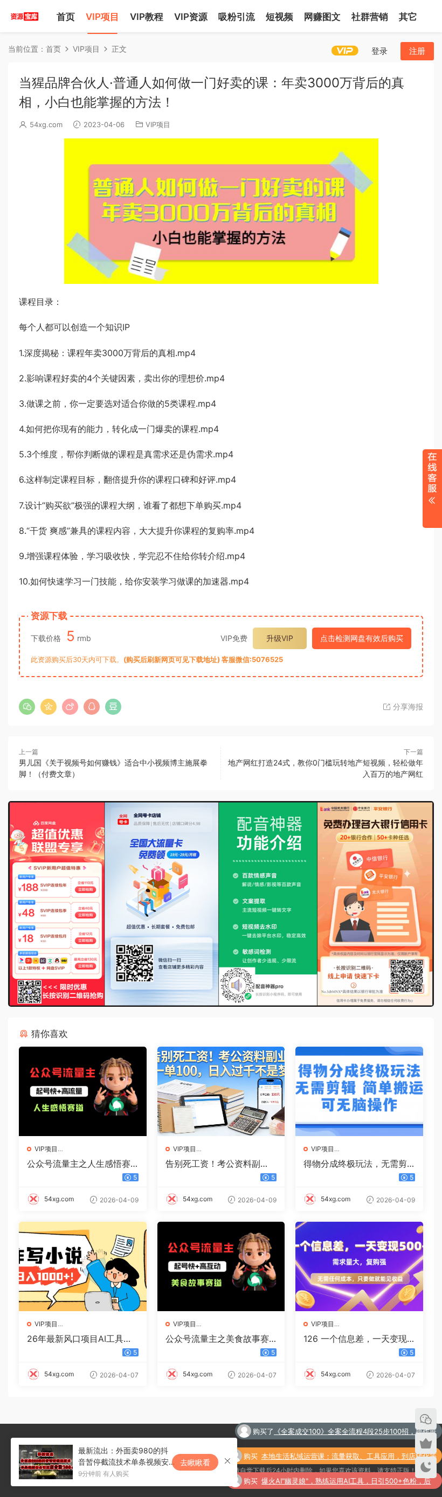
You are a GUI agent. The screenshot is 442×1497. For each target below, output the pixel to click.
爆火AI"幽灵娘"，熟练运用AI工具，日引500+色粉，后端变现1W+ (346, 1457)
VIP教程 (146, 16)
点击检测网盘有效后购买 (361, 638)
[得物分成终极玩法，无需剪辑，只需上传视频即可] (359, 1091)
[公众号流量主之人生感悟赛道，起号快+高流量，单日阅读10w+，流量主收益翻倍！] (83, 1091)
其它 (408, 16)
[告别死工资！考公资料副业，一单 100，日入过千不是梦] (221, 1091)
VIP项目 (102, 16)
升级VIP (279, 638)
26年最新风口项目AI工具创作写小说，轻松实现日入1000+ (81, 1338)
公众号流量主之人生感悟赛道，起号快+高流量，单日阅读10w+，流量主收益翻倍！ (81, 1163)
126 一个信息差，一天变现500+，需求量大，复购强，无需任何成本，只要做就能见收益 (357, 1338)
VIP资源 (191, 16)
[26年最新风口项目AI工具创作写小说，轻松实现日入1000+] (83, 1266)
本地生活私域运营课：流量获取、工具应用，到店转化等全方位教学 (349, 1432)
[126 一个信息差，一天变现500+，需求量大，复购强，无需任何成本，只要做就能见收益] (359, 1266)
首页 (66, 16)
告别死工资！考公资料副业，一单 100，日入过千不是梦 (217, 1163)
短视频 (279, 16)
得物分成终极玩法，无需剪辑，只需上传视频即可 (355, 1163)
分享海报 (407, 706)
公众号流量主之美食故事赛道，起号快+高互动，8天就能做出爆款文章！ (218, 1338)
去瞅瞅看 (195, 1462)
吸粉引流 (236, 16)
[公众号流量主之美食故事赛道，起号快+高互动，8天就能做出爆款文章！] (221, 1266)
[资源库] (24, 16)
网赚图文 (322, 16)
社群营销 (369, 16)
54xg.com (46, 124)
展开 (432, 488)
